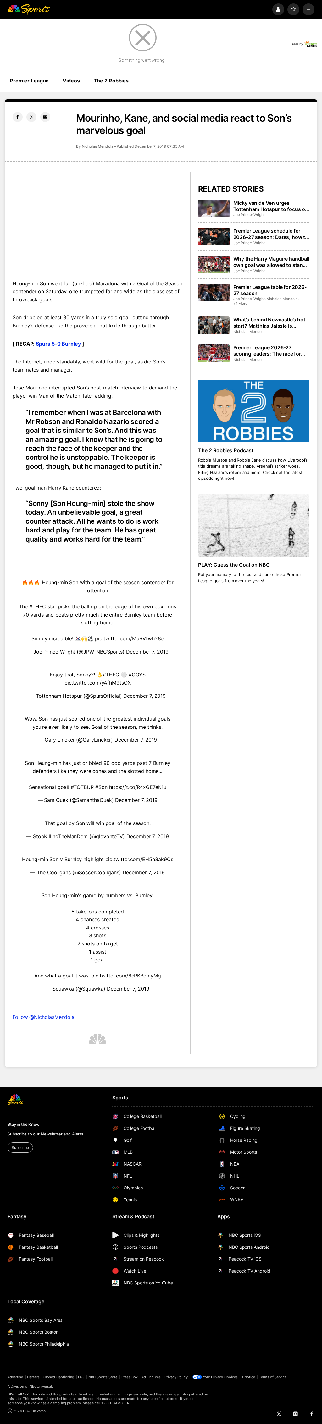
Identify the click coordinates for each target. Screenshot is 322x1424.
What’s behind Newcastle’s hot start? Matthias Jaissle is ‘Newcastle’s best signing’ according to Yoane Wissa (269, 322)
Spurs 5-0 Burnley (58, 344)
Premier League (29, 80)
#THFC (37, 606)
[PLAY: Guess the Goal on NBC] (253, 525)
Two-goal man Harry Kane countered (56, 487)
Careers (33, 1377)
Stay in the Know (24, 1124)
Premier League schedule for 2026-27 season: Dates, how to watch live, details (270, 234)
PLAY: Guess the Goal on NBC (234, 565)
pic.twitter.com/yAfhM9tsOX (97, 683)
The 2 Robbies (111, 80)
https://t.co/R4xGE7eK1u (137, 787)
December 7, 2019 (147, 651)
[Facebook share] (18, 117)
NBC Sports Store (103, 1377)
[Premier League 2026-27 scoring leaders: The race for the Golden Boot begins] (214, 353)
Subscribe (20, 1147)
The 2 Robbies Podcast (226, 450)
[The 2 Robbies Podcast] (253, 411)
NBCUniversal (41, 1386)
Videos (71, 80)
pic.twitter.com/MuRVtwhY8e (129, 638)
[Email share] (45, 117)
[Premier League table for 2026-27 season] (214, 292)
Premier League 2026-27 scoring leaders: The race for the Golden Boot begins (267, 350)
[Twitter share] (31, 117)
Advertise (15, 1377)
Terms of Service (273, 1377)
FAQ (81, 1377)
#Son (101, 787)
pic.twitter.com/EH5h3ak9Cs (139, 859)
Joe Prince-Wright (249, 214)
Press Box (129, 1377)
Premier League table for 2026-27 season (270, 290)
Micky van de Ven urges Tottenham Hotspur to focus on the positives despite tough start (270, 206)
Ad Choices (151, 1377)
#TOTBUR (82, 787)
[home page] (29, 9)
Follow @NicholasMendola (44, 1017)
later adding (97, 396)
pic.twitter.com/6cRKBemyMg (126, 975)
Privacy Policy (176, 1377)
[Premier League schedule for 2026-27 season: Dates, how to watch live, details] (214, 236)
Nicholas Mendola (98, 146)
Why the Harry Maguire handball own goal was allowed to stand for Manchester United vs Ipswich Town (271, 262)
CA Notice (247, 1377)
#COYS (137, 674)
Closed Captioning (58, 1377)
